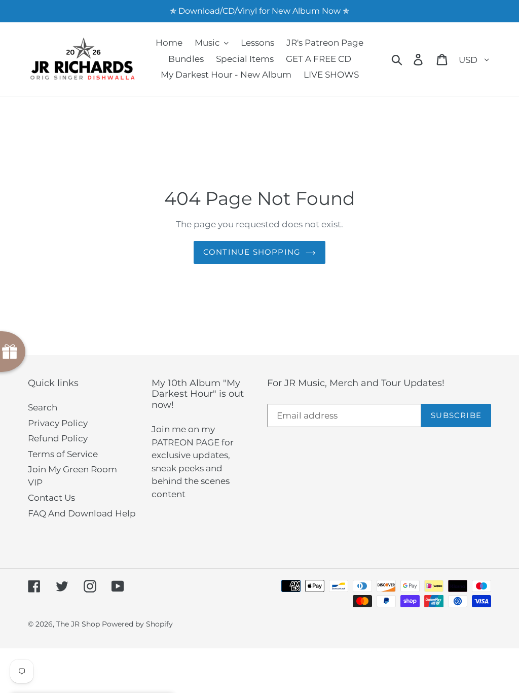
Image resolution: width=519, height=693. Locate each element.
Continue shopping (252, 252)
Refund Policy (58, 438)
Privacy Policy (58, 423)
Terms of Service (63, 454)
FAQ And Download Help (82, 513)
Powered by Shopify (137, 624)
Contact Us (51, 498)
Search (42, 407)
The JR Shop (78, 624)
